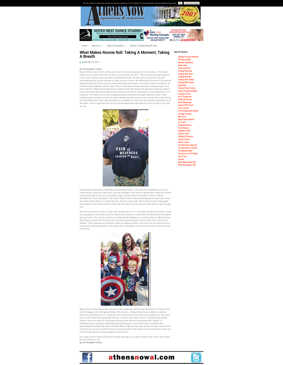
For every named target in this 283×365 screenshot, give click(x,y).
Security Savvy (183, 133)
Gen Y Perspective (185, 96)
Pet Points (182, 122)
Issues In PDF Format (185, 105)
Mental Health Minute (186, 119)
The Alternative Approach (187, 144)
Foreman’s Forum (184, 93)
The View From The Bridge (187, 153)
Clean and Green (184, 68)
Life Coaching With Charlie (188, 110)
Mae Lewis (182, 116)
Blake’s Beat (182, 65)
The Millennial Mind (185, 150)
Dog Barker (182, 85)
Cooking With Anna (185, 70)
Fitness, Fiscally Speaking (187, 90)
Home (84, 46)
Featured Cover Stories (186, 87)
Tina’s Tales (182, 156)
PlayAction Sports (184, 124)
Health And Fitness (185, 99)
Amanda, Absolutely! (185, 62)
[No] (280, 3)
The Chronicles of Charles (187, 147)
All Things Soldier (184, 59)
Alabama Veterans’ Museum (188, 56)
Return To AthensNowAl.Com (143, 46)
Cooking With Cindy (185, 73)
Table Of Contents (115, 46)
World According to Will (187, 164)
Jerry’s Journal (183, 107)
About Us (96, 46)
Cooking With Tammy (186, 82)
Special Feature (184, 139)
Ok (180, 3)
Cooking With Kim (184, 76)
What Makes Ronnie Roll (187, 162)
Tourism (181, 159)
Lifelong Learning (184, 113)
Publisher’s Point (184, 130)
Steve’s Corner (183, 142)
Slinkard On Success (185, 136)
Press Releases (183, 127)
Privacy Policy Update (191, 3)
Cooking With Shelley (186, 79)
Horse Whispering (184, 102)
